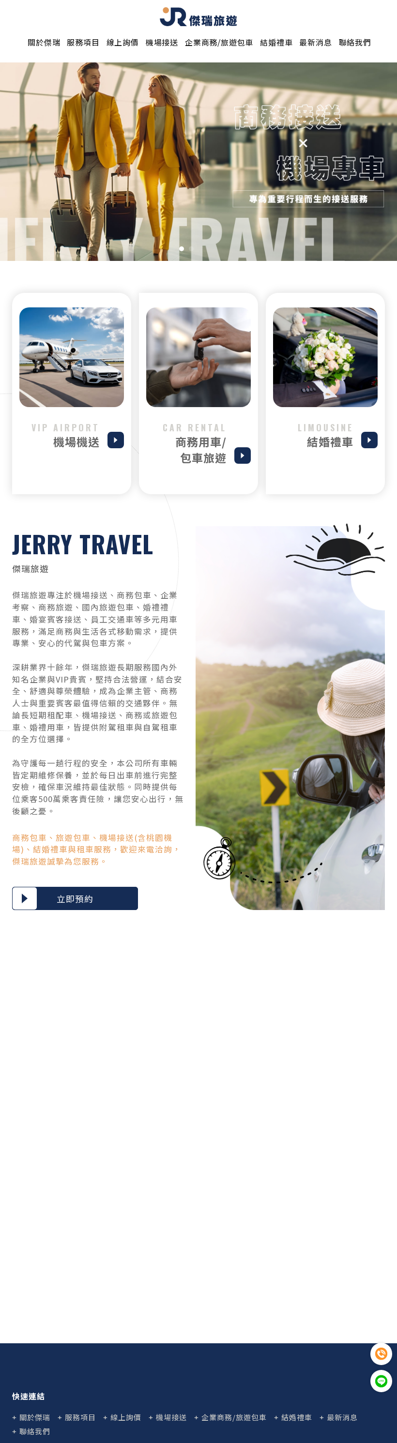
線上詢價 (123, 42)
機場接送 (162, 42)
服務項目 (83, 42)
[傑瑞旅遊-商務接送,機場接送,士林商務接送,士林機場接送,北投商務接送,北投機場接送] (199, 17)
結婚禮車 (276, 42)
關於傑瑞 (44, 42)
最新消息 (315, 42)
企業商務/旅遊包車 (219, 42)
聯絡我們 (355, 42)
